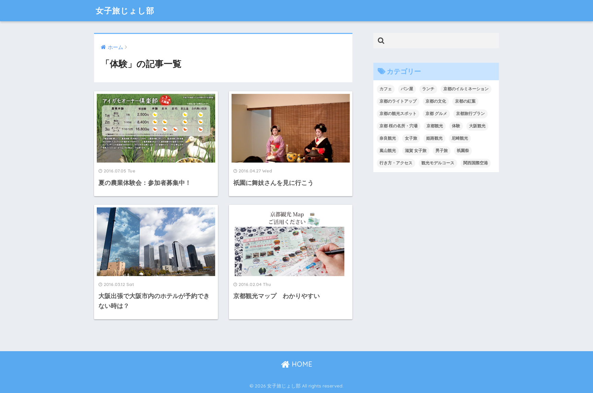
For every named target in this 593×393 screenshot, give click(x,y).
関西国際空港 (475, 162)
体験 (456, 125)
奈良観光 (388, 138)
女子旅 (411, 138)
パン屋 (407, 88)
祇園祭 (463, 150)
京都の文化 (436, 101)
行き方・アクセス (396, 162)
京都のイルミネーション (466, 88)
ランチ (428, 88)
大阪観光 (477, 125)
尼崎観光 (460, 138)
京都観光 (435, 125)
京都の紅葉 (465, 101)
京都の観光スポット (398, 113)
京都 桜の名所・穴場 (399, 125)
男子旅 (441, 150)
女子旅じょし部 (125, 10)
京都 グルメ (436, 113)
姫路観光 (434, 138)
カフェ (386, 88)
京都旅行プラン (470, 113)
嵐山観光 (388, 150)
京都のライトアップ (398, 101)
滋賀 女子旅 (416, 150)
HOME (301, 364)
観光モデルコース (437, 162)
